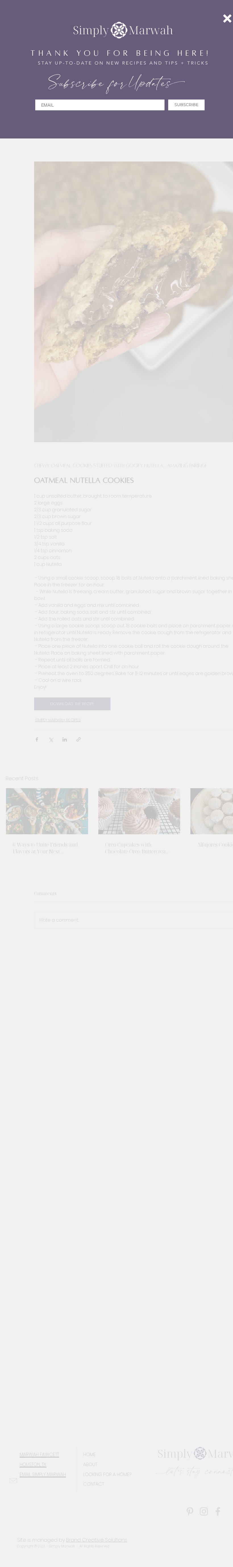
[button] (227, 18)
